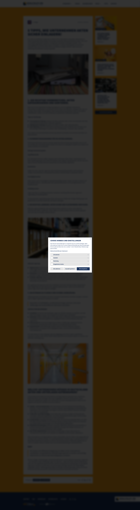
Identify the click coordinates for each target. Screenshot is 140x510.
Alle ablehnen (56, 269)
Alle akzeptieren (83, 269)
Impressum (65, 251)
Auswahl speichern (70, 269)
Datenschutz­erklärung (55, 251)
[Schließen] (90, 238)
